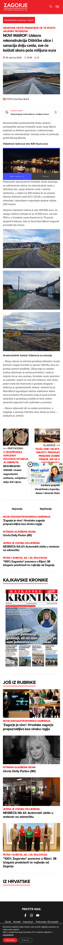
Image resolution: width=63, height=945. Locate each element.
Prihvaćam (10, 940)
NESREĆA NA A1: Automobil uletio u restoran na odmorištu (31, 546)
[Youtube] (37, 915)
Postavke (25, 940)
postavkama (8, 934)
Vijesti (30, 20)
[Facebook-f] (25, 915)
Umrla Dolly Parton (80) (19, 533)
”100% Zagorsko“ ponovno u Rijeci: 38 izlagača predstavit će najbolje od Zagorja (29, 561)
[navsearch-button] (50, 7)
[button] (57, 7)
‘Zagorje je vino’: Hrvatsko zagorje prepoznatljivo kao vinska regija (26, 520)
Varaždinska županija (15, 20)
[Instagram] (31, 915)
